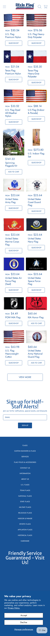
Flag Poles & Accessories (25, 462)
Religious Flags (25, 513)
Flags (25, 445)
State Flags (25, 501)
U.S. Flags (25, 485)
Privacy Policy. (14, 608)
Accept (24, 615)
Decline (23, 622)
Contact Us (25, 468)
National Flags (25, 496)
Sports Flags (25, 524)
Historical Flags (25, 535)
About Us (25, 479)
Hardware (25, 541)
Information (25, 473)
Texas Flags (25, 490)
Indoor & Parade (25, 518)
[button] (4, 7)
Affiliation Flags (25, 529)
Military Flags (25, 507)
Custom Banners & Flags (25, 451)
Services (25, 456)
